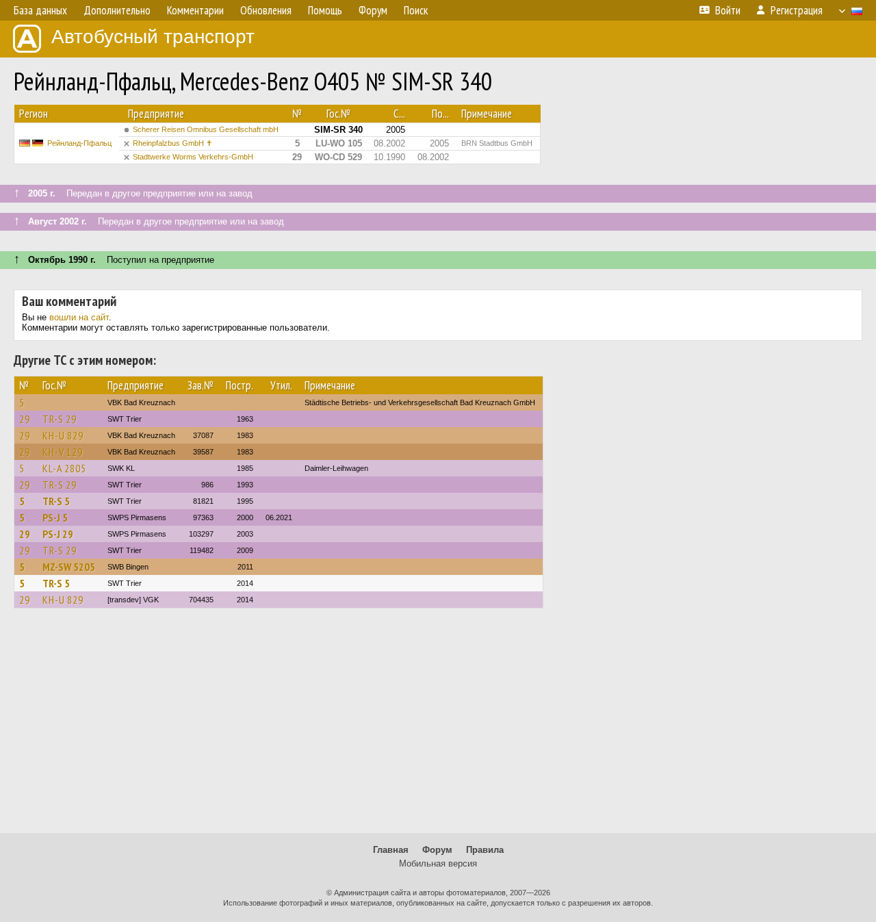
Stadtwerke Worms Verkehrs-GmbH (193, 157)
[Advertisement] (438, 727)
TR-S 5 (56, 501)
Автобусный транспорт (153, 36)
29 (24, 419)
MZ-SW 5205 (68, 567)
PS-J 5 (55, 517)
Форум (437, 850)
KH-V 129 (62, 452)
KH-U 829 (62, 435)
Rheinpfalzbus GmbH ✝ (172, 143)
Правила (485, 850)
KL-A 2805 (64, 468)
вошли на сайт (79, 317)
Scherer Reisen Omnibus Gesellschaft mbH (206, 129)
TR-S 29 (59, 419)
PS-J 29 (57, 534)
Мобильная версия (438, 863)
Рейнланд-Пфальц (79, 143)
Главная (391, 850)
